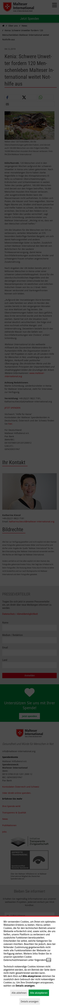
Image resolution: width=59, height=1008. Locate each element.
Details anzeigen (29, 1001)
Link (49, 959)
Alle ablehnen (19, 992)
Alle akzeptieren (39, 992)
